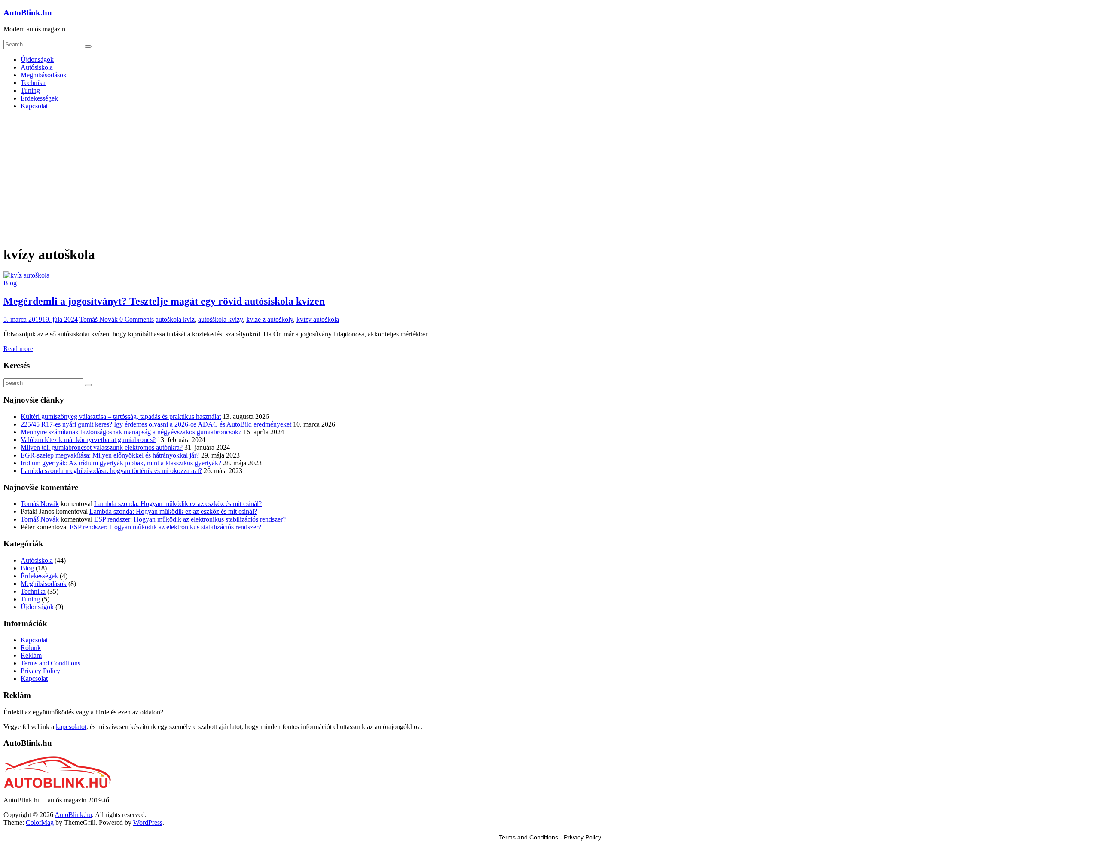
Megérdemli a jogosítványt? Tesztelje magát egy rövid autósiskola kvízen (164, 301)
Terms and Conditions (50, 663)
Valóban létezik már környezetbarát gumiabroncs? (88, 439)
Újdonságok (37, 59)
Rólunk (31, 647)
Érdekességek (39, 98)
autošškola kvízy (220, 319)
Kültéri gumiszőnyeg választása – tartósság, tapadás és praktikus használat (121, 416)
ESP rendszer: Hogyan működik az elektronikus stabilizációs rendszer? (190, 519)
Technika (33, 82)
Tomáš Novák (99, 319)
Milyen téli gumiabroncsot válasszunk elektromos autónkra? (102, 447)
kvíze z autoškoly (269, 319)
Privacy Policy (40, 670)
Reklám (31, 655)
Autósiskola (37, 67)
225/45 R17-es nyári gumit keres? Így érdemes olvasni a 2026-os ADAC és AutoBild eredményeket (156, 424)
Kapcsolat (34, 106)
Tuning (30, 90)
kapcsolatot (71, 726)
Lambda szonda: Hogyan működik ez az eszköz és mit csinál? (178, 503)
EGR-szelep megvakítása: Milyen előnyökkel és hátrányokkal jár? (110, 455)
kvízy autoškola (317, 319)
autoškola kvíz (175, 319)
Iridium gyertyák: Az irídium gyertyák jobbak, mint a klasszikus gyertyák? (121, 463)
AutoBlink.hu (27, 12)
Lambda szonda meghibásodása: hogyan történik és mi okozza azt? (111, 470)
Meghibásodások (44, 75)
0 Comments (136, 319)
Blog (10, 283)
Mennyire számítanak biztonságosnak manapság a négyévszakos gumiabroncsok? (131, 432)
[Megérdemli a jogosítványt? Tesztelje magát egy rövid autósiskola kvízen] (26, 275)
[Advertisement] (550, 177)
